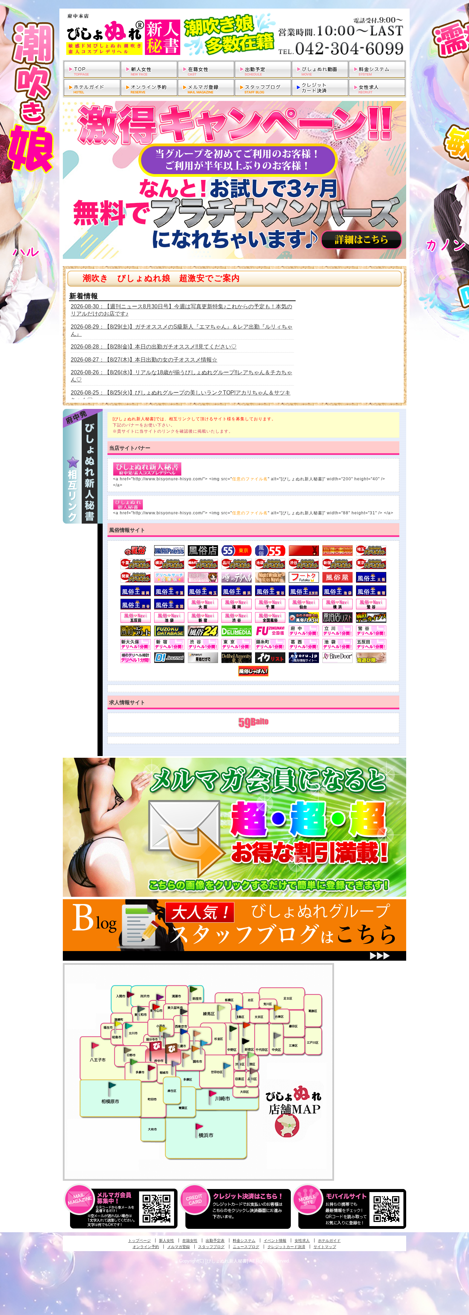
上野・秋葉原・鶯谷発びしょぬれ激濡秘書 (277, 1007)
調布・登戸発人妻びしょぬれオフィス (195, 1048)
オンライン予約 (146, 1247)
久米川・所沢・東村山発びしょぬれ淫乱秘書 (155, 1007)
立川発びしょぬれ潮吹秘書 (128, 1026)
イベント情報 (275, 1240)
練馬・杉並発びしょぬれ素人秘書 (220, 1008)
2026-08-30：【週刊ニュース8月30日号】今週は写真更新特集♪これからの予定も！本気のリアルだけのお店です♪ (181, 310)
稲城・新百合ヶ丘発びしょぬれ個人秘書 (174, 1064)
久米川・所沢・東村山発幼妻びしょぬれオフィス (160, 996)
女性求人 (302, 1240)
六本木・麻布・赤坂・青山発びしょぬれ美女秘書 (251, 1055)
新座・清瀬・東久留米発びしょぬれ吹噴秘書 (193, 988)
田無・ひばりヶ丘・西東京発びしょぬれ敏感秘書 (184, 1011)
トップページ (139, 1240)
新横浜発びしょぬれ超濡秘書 (199, 1126)
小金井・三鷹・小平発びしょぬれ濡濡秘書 (183, 1031)
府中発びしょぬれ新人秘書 (156, 1046)
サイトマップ (324, 1247)
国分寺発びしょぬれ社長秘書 (162, 1028)
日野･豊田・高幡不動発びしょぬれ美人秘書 (127, 1050)
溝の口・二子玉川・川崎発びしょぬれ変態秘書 (212, 1092)
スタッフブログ (211, 1247)
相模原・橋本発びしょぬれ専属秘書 (112, 1085)
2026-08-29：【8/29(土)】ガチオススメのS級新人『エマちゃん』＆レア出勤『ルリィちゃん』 (182, 330)
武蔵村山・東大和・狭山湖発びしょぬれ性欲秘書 (141, 1008)
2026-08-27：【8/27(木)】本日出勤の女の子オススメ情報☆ (144, 360)
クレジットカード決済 (286, 1247)
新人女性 (166, 1240)
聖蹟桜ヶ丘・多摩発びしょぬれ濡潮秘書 (151, 1067)
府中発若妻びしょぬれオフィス (172, 1048)
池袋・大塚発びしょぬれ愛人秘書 (239, 1007)
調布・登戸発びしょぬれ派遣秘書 (204, 1043)
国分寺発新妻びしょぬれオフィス (166, 1036)
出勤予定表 (215, 1240)
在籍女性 (189, 1240)
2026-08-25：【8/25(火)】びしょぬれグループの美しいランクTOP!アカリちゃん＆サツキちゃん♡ (180, 396)
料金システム (244, 1240)
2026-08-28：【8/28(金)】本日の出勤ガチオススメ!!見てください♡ (154, 347)
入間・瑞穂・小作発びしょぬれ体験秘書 (130, 994)
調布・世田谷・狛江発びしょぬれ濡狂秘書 (226, 1065)
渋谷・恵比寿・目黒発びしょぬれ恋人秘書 (241, 1056)
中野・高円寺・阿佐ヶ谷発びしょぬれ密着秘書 (233, 1028)
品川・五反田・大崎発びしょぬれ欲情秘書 (253, 1070)
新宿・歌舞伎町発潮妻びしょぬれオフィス (245, 1041)
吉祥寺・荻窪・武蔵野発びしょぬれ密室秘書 (197, 1033)
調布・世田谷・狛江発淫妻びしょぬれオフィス (186, 1055)
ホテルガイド (329, 1240)
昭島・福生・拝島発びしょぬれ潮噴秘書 (117, 1023)
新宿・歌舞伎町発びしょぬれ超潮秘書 (246, 1024)
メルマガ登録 (178, 1247)
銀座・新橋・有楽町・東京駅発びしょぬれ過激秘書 (277, 1035)
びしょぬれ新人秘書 (234, 34)
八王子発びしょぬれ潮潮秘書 (95, 1045)
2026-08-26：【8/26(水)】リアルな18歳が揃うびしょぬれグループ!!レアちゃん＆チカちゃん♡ (181, 375)
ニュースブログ (246, 1247)
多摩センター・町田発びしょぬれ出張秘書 (133, 1062)
